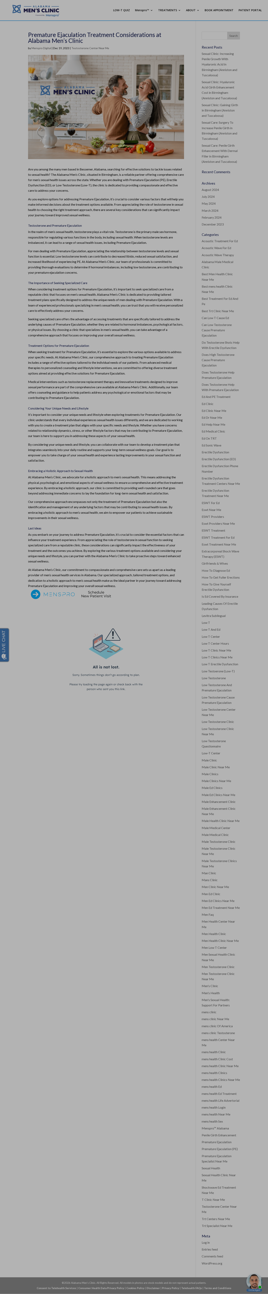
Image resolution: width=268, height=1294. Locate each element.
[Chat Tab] (134, 647)
